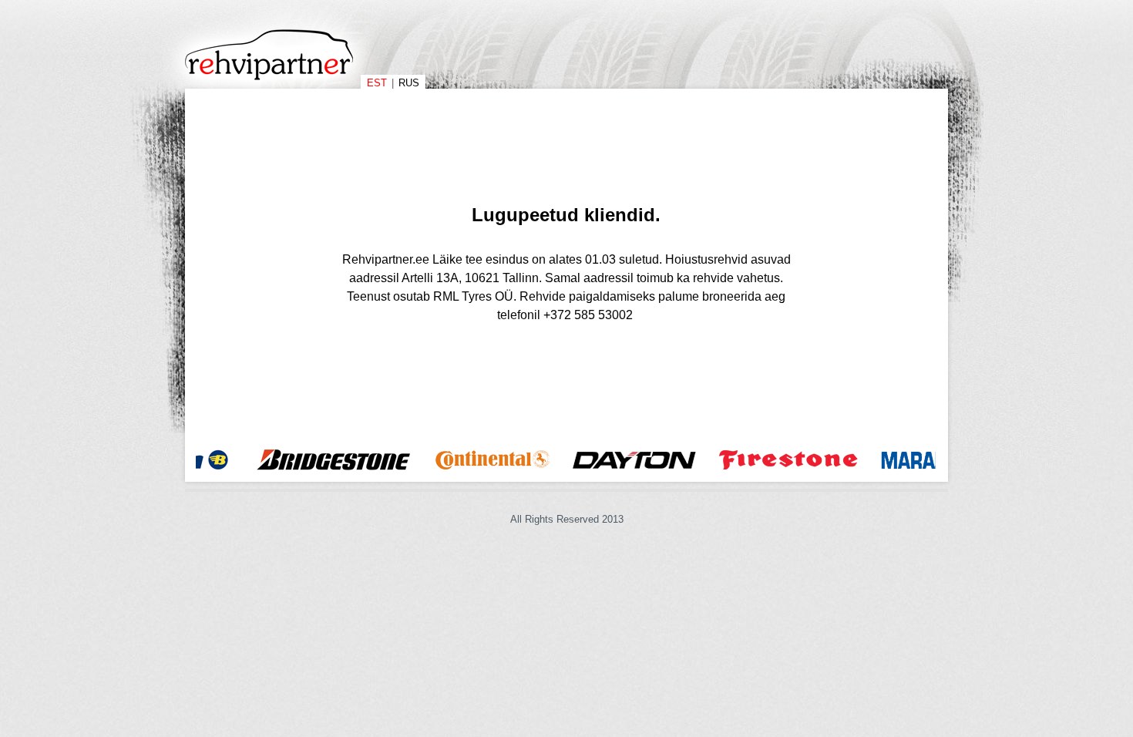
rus (408, 83)
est (377, 83)
